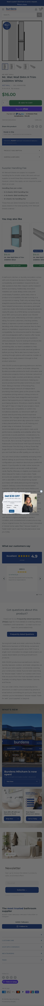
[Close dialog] (41, 491)
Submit (12, 511)
